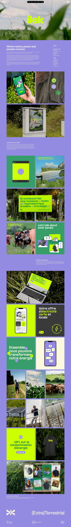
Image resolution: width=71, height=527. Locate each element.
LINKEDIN (62, 523)
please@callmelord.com (36, 522)
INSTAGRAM (62, 522)
